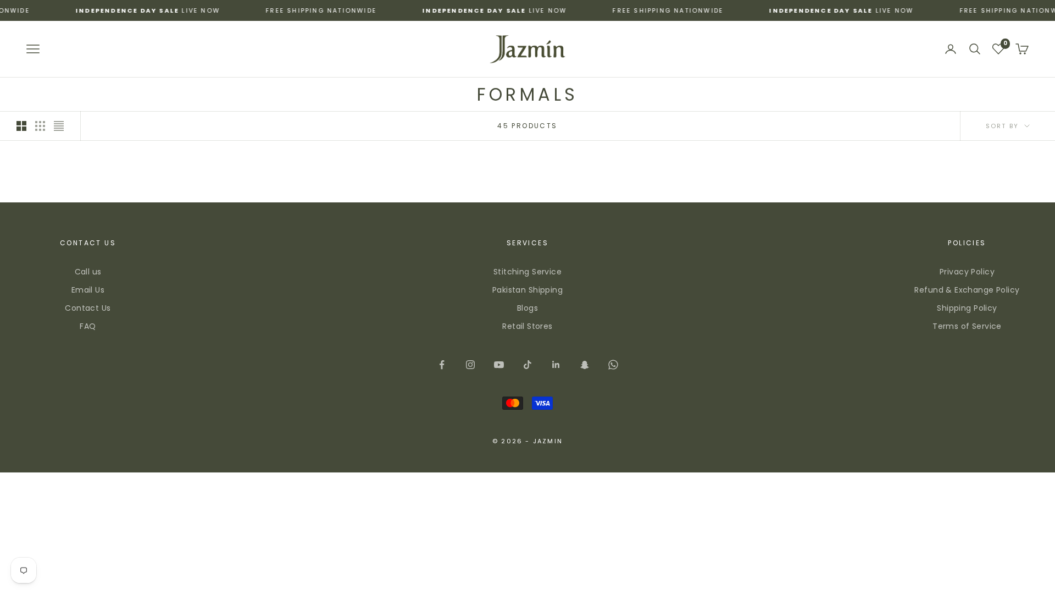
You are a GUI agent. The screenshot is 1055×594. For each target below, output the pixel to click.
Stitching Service (527, 271)
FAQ (88, 326)
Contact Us (87, 308)
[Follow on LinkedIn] (556, 364)
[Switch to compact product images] (59, 126)
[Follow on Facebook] (441, 364)
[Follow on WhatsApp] (613, 364)
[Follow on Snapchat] (584, 364)
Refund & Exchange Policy (966, 289)
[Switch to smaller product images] (40, 126)
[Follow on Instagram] (470, 364)
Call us (88, 271)
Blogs (527, 308)
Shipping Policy (967, 308)
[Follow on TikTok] (527, 364)
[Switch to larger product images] (21, 126)
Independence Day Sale (106, 10)
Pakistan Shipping (527, 289)
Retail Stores (527, 326)
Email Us (87, 289)
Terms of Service (967, 326)
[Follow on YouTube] (498, 364)
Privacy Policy (967, 271)
